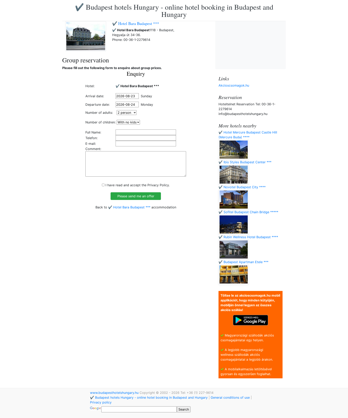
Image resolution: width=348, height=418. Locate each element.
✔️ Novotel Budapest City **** (242, 187)
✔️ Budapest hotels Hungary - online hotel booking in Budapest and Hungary (174, 10)
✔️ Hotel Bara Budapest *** (135, 23)
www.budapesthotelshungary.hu (115, 393)
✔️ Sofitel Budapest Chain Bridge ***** (248, 212)
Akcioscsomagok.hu (234, 85)
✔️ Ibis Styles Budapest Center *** (245, 162)
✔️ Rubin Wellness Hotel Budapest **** (248, 237)
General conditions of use (230, 397)
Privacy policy (101, 402)
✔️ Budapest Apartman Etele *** (243, 262)
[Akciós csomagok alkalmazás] (250, 320)
